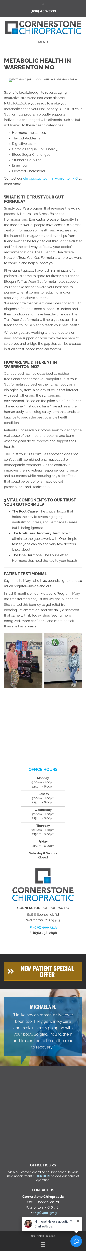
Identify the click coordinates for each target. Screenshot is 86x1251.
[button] (43, 971)
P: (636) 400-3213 (43, 927)
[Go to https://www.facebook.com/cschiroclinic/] (43, 4)
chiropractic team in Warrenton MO (50, 178)
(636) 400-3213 (43, 11)
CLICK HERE (42, 1176)
